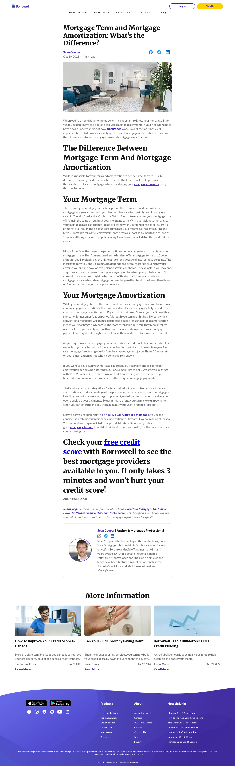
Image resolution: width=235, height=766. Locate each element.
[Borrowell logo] (20, 6)
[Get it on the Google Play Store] (60, 702)
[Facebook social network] (29, 712)
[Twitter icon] (52, 712)
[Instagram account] (37, 712)
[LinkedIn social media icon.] (67, 712)
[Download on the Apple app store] (36, 702)
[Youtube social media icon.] (60, 712)
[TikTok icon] (44, 712)
